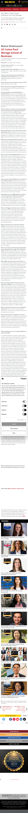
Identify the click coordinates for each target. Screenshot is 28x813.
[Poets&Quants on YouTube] (17, 719)
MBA (12, 702)
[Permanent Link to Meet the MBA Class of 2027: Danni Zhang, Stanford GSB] (14, 583)
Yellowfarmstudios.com (17, 807)
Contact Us (12, 804)
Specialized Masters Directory (14, 734)
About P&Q (4, 801)
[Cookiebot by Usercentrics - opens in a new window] (20, 379)
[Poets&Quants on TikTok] (24, 719)
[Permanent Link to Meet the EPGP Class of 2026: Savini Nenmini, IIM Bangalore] (14, 600)
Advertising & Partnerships (19, 803)
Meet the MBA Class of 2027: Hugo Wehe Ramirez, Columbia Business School (13, 627)
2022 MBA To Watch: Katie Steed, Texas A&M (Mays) (7, 708)
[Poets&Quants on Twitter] (3, 719)
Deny (14, 433)
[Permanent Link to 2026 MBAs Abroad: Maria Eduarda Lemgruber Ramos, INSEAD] (14, 529)
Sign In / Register (20, 804)
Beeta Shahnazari (18, 701)
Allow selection (14, 428)
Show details (21, 419)
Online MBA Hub (14, 731)
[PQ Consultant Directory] (14, 783)
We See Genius (16, 798)
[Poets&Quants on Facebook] (10, 719)
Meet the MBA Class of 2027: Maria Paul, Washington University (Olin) (11, 573)
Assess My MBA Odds (14, 744)
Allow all (14, 424)
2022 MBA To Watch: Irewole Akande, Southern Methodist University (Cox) (19, 709)
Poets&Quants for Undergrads (10, 796)
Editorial (5, 804)
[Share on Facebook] (2, 24)
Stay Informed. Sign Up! (10, 715)
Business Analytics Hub (14, 737)
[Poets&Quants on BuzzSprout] (7, 719)
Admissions (16, 9)
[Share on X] (5, 24)
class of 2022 (7, 702)
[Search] (26, 723)
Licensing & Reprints (6, 803)
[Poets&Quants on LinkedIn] (21, 719)
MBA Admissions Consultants (14, 740)
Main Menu (8, 9)
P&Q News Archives (13, 801)
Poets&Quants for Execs (18, 795)
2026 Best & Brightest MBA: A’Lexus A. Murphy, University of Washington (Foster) (13, 696)
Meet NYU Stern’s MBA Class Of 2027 (10, 662)
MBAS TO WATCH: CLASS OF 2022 (15, 488)
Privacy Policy (22, 801)
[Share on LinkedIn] (10, 24)
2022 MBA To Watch (10, 701)
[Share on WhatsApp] (12, 24)
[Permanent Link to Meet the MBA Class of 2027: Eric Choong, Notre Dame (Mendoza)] (14, 670)
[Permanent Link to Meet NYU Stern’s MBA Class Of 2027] (14, 654)
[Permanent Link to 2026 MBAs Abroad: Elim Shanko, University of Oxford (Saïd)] (14, 547)
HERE (23, 516)
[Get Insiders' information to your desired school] (14, 761)
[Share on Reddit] (15, 24)
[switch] (24, 406)
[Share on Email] (7, 24)
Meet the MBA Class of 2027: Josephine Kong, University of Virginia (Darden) (12, 644)
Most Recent (23, 9)
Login (24, 715)
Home (2, 9)
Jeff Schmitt (6, 22)
